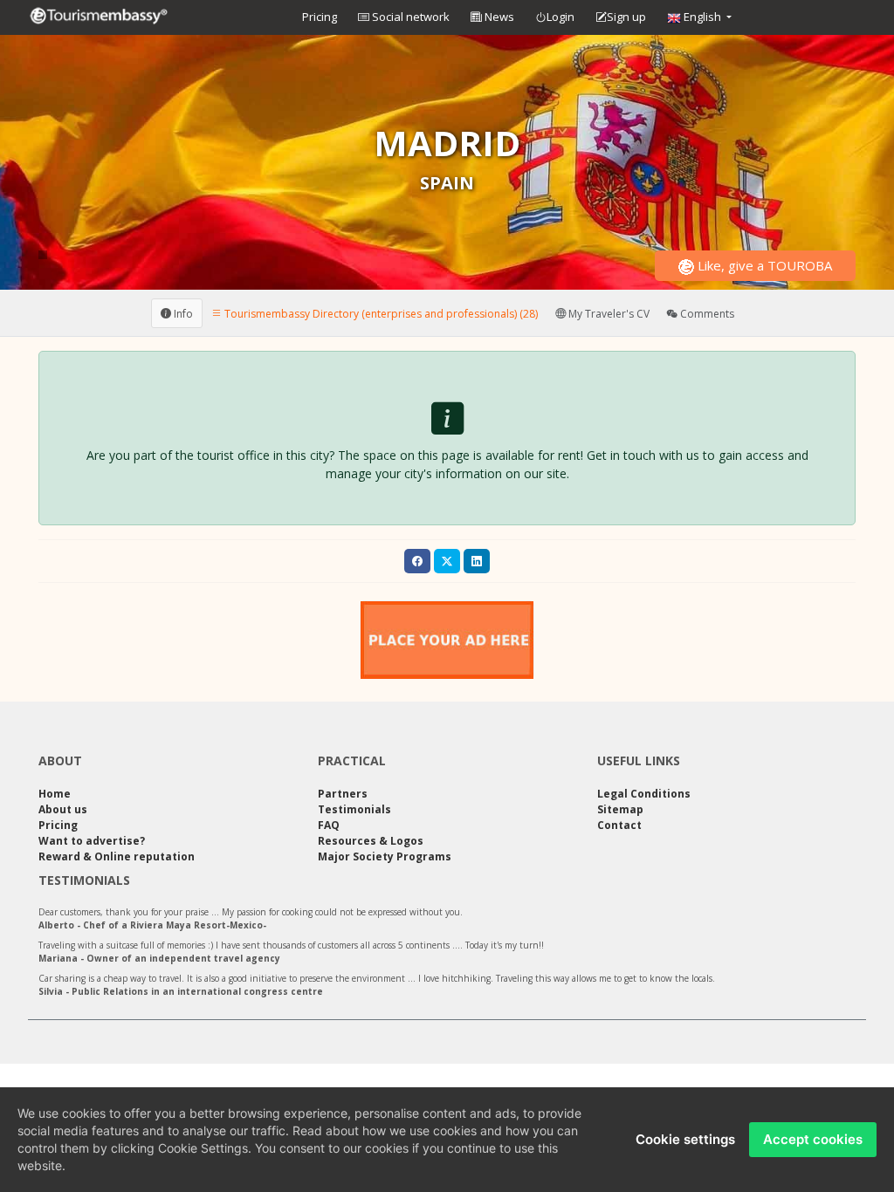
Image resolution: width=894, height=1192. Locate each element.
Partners (343, 793)
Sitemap (620, 809)
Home (54, 793)
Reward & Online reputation (116, 856)
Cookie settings (685, 1139)
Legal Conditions (644, 793)
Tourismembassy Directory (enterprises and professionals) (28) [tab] (380, 312)
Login (560, 16)
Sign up (626, 16)
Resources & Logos (370, 840)
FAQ (329, 825)
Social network (409, 16)
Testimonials (354, 809)
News (498, 16)
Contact (619, 825)
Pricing (319, 16)
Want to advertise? (91, 840)
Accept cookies (813, 1139)
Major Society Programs (384, 856)
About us (62, 809)
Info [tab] (182, 312)
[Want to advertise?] (447, 639)
